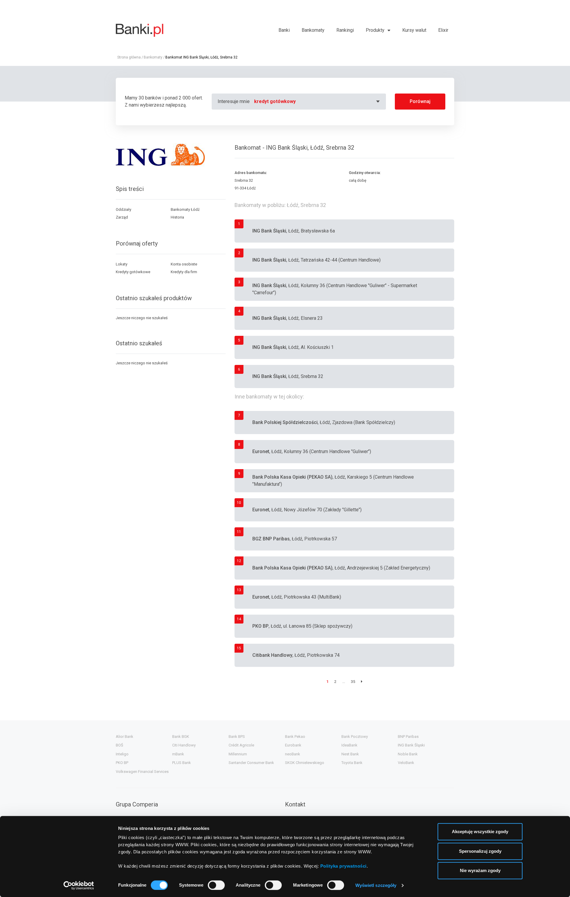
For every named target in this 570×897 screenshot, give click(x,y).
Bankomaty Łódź (185, 209)
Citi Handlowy (184, 745)
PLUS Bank (181, 762)
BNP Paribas (408, 736)
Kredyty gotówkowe (133, 272)
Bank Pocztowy (354, 736)
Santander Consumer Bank (251, 762)
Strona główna (129, 57)
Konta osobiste (184, 264)
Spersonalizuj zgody (480, 851)
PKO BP (122, 762)
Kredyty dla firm (184, 272)
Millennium (238, 754)
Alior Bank (124, 736)
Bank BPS (237, 736)
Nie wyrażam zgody (480, 870)
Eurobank (293, 745)
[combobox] (318, 102)
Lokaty (121, 264)
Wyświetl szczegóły (376, 885)
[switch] (216, 885)
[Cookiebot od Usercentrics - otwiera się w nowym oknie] (79, 885)
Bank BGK (180, 736)
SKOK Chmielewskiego (304, 762)
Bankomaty (313, 30)
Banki (284, 30)
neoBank (292, 754)
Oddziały (123, 209)
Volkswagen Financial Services (142, 771)
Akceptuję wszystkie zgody (480, 831)
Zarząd (122, 217)
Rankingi (345, 30)
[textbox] (318, 102)
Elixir (443, 30)
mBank (178, 754)
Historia (177, 217)
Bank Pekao (295, 736)
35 (353, 681)
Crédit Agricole (241, 745)
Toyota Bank (351, 762)
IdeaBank (349, 745)
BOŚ (119, 745)
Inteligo (122, 754)
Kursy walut (414, 30)
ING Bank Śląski (411, 745)
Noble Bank (408, 754)
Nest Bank (350, 754)
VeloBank (406, 762)
